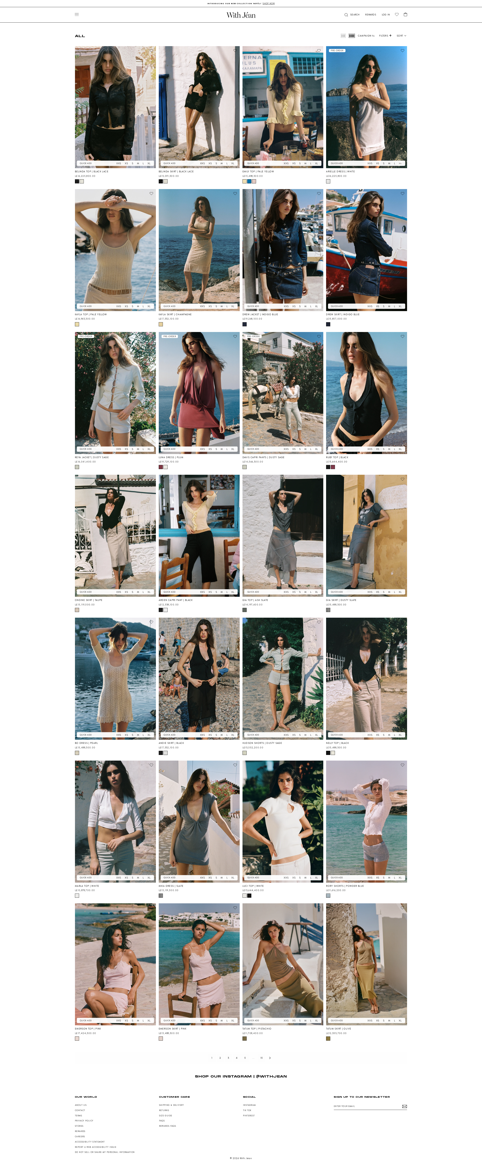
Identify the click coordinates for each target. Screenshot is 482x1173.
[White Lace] (82, 181)
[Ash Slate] (245, 610)
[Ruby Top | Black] (366, 393)
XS (126, 163)
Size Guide (165, 1115)
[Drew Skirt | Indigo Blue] (366, 250)
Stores (79, 1126)
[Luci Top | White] (283, 822)
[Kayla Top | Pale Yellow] (115, 250)
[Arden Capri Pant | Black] (199, 536)
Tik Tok (247, 1110)
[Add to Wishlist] (151, 50)
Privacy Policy (84, 1121)
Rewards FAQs (167, 1126)
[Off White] (333, 753)
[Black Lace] (77, 181)
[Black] (328, 467)
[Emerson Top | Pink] (115, 964)
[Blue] (249, 181)
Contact (80, 1110)
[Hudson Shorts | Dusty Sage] (283, 679)
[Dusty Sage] (77, 467)
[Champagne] (161, 324)
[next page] (270, 1058)
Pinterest (249, 1115)
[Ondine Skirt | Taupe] (115, 536)
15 (261, 1057)
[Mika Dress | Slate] (199, 822)
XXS (118, 163)
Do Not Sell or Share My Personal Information (105, 1152)
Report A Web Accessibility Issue (95, 1147)
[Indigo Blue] (245, 324)
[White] (328, 181)
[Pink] (254, 181)
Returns (164, 1110)
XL (149, 163)
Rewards (80, 1131)
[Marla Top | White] (115, 822)
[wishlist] (397, 14)
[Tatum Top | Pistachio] (283, 964)
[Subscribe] (404, 1106)
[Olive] (328, 1038)
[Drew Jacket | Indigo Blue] (283, 250)
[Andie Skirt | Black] (199, 679)
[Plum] (161, 467)
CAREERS (80, 1136)
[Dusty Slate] (328, 610)
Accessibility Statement (90, 1142)
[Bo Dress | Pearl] (115, 679)
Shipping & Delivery (171, 1105)
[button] (351, 15)
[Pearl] (77, 753)
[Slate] (161, 896)
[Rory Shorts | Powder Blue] (366, 822)
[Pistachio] (245, 1038)
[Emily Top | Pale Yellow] (283, 107)
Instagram (249, 1105)
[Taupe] (77, 610)
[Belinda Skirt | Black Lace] (199, 107)
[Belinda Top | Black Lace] (115, 107)
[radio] (343, 36)
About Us (81, 1105)
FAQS (162, 1121)
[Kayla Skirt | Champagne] (199, 250)
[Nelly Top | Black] (366, 679)
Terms (78, 1115)
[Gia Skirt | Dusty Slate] (366, 536)
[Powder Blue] (328, 896)
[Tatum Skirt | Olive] (366, 964)
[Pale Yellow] (245, 181)
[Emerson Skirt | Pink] (199, 964)
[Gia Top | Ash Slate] (283, 536)
